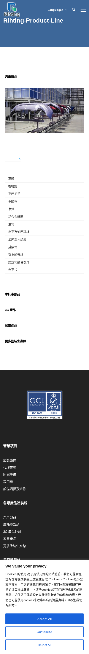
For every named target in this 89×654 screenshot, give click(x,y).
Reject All (44, 645)
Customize (44, 632)
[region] (44, 607)
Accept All (44, 619)
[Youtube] (3, 434)
